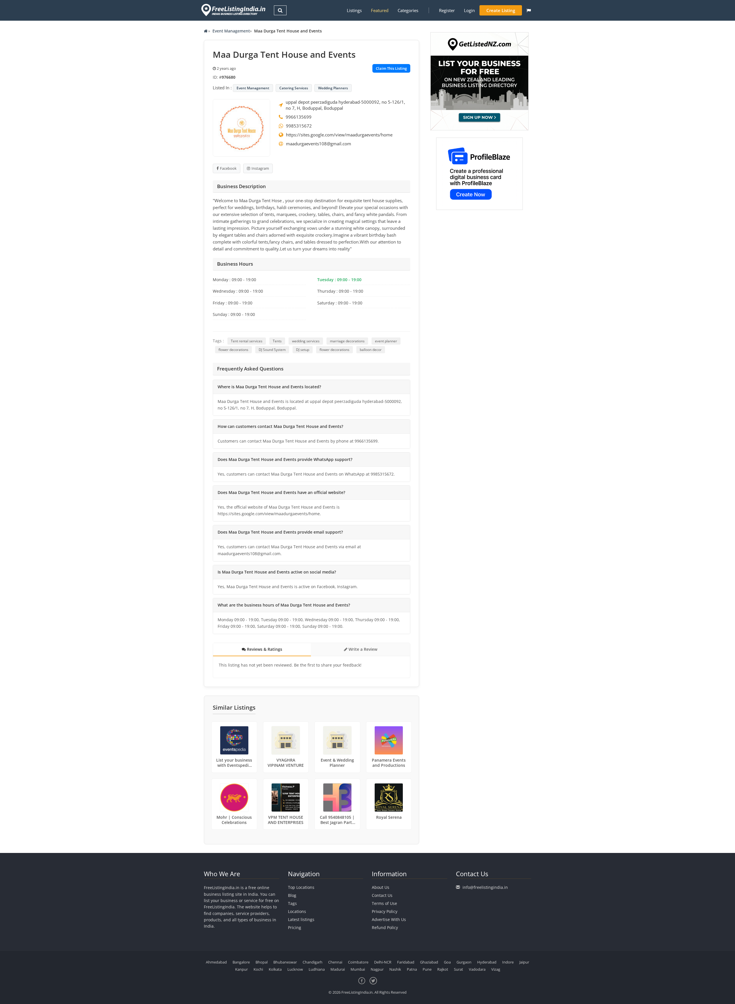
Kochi (258, 969)
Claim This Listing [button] (391, 68)
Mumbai (358, 969)
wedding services (306, 341)
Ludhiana (317, 969)
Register (447, 10)
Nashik (395, 969)
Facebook (228, 168)
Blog (292, 895)
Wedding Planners (333, 88)
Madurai (337, 969)
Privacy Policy (384, 911)
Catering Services (293, 88)
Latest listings (301, 919)
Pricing (294, 927)
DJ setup (302, 349)
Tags (292, 903)
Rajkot (442, 969)
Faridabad (405, 962)
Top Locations (301, 887)
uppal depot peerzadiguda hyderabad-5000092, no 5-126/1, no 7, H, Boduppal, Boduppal (345, 105)
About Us (380, 887)
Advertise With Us (389, 919)
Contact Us (382, 895)
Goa (447, 962)
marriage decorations (347, 341)
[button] (528, 10)
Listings (354, 10)
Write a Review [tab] (362, 649)
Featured (379, 10)
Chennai (335, 962)
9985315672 (299, 126)
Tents (277, 341)
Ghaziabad (429, 962)
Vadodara (477, 969)
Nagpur (377, 969)
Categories (408, 10)
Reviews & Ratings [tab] (264, 649)
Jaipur (524, 962)
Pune (427, 969)
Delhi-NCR (382, 962)
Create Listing (500, 10)
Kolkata (275, 969)
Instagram (260, 168)
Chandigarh (312, 962)
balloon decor (371, 349)
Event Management (231, 31)
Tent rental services (246, 341)
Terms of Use (384, 903)
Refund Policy (385, 927)
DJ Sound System (272, 349)
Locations (297, 911)
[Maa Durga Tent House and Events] (241, 127)
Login (469, 10)
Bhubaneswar (285, 962)
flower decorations (233, 349)
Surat (458, 969)
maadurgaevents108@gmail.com (318, 143)
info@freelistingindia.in (485, 887)
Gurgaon (464, 962)
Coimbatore (358, 962)
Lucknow (295, 969)
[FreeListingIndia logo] (234, 10)
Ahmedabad (216, 962)
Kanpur (241, 969)
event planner (386, 341)
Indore (508, 962)
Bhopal (262, 962)
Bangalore (241, 962)
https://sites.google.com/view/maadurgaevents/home (339, 135)
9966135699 (299, 117)
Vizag (495, 969)
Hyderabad (486, 962)
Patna (412, 969)
